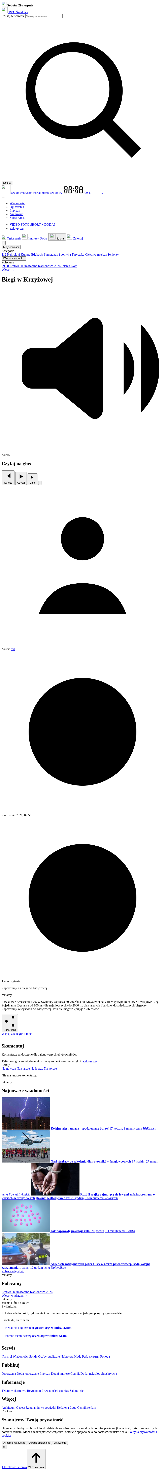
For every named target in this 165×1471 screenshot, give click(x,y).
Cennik (75, 1373)
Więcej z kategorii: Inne (17, 1033)
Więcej (8, 269)
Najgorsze (50, 1068)
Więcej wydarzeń (14, 1295)
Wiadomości (21, 1356)
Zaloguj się (90, 1061)
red (13, 649)
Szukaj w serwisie (13, 16)
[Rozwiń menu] (3, 197)
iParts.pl (7, 1356)
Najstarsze (23, 1068)
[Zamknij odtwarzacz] (39, 483)
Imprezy (45, 1373)
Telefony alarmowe (14, 1390)
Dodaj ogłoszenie (28, 1373)
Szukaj (7, 182)
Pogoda (104, 1356)
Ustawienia (60, 1442)
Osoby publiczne (49, 1356)
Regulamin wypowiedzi (41, 1407)
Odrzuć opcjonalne (39, 1442)
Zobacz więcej (13, 1271)
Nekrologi (67, 1356)
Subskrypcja (109, 1373)
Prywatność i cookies (55, 1390)
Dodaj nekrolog (90, 1373)
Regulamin (34, 1390)
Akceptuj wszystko (14, 1442)
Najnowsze (9, 1068)
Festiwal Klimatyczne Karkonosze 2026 (27, 1292)
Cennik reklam (86, 1407)
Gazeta (21, 1407)
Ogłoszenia (9, 1373)
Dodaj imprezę (60, 1373)
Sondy (33, 1356)
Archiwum (9, 1407)
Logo (73, 1407)
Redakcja (63, 1407)
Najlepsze (37, 1068)
